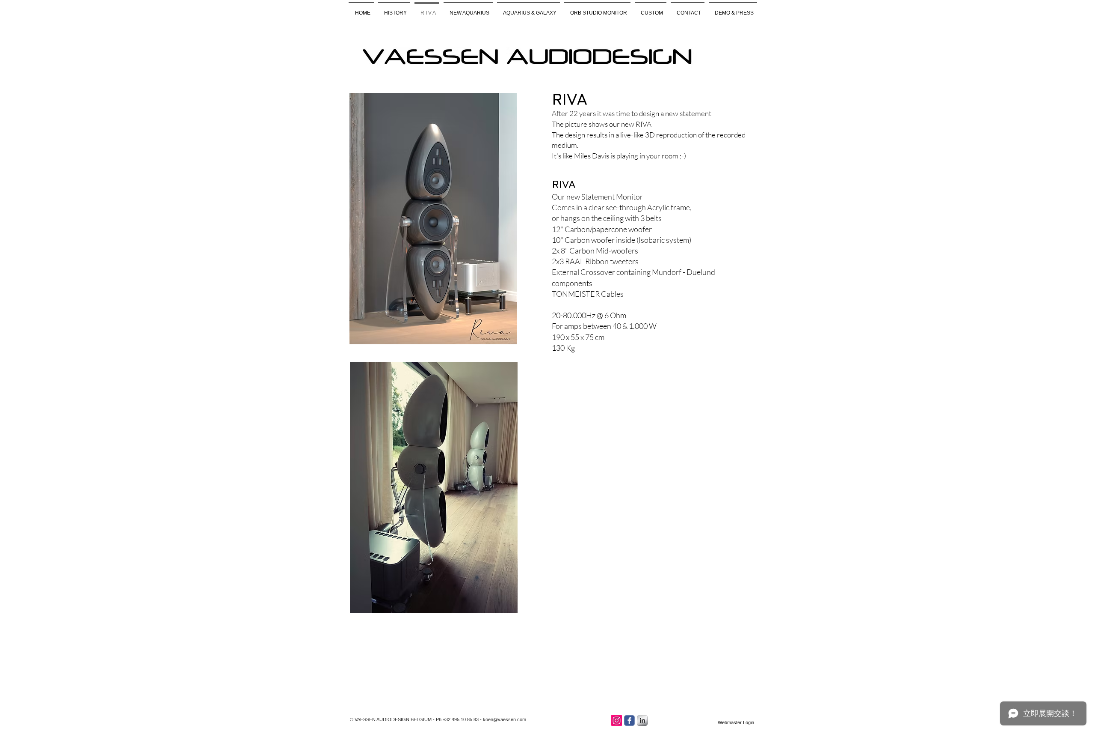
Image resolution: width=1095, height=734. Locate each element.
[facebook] (629, 720)
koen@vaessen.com (504, 719)
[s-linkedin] (642, 720)
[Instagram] (616, 720)
